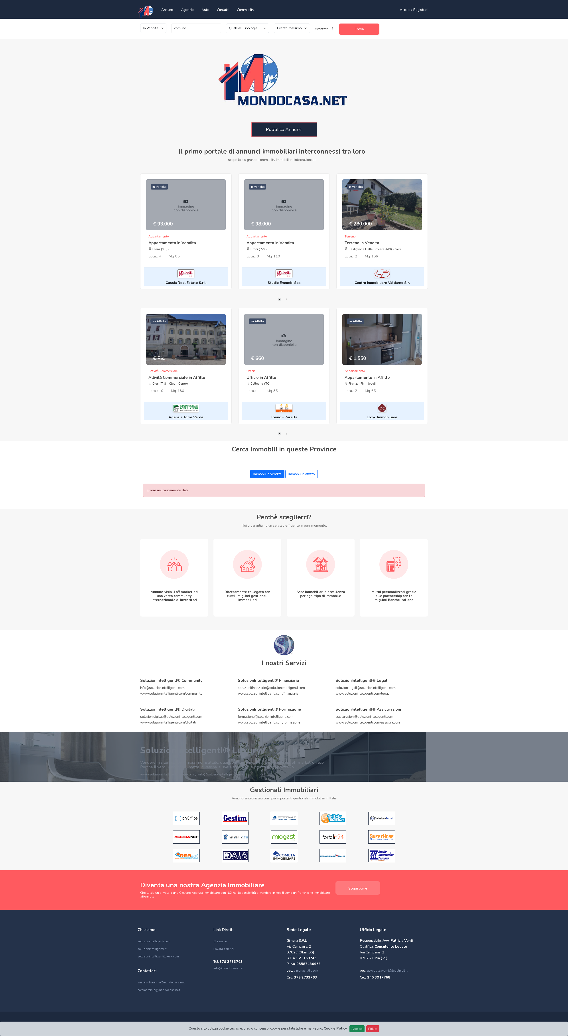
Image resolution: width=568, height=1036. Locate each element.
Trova (359, 29)
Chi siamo (220, 941)
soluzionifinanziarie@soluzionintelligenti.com (271, 687)
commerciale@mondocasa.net (159, 990)
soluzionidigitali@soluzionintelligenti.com (171, 716)
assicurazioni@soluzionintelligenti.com (364, 716)
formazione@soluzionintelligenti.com (266, 716)
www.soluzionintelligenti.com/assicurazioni (367, 722)
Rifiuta (372, 1029)
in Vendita (159, 187)
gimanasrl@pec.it (306, 971)
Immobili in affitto (301, 474)
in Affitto (159, 321)
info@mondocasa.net (228, 968)
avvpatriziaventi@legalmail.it (387, 971)
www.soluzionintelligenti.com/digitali (168, 722)
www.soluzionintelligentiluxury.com (167, 774)
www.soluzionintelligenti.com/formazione (269, 722)
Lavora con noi (223, 949)
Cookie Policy (335, 1028)
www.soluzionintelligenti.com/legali (362, 693)
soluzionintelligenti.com (154, 941)
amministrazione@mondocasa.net (161, 982)
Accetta (357, 1029)
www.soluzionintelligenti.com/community (171, 693)
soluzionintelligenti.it (152, 949)
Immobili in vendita (267, 474)
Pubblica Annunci (284, 129)
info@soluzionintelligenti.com (162, 687)
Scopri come (357, 888)
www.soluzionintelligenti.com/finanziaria (268, 693)
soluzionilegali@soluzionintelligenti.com (365, 687)
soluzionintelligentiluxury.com (158, 956)
